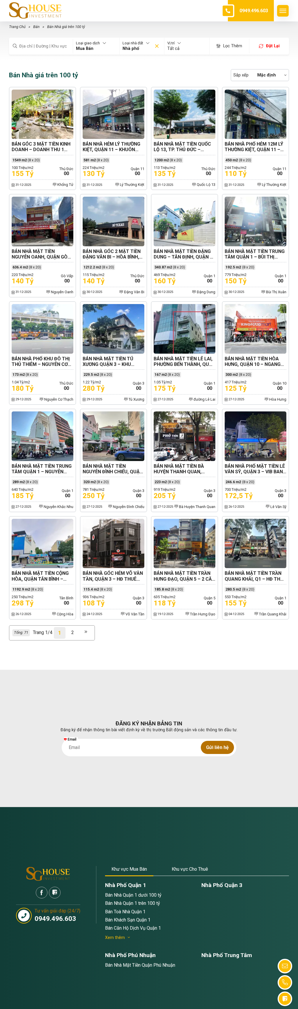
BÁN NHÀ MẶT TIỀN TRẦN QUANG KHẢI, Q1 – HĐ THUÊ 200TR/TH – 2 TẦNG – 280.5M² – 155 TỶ (255, 576)
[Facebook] (41, 892)
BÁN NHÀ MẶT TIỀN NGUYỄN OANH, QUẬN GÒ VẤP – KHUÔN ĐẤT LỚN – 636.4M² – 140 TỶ (40, 254)
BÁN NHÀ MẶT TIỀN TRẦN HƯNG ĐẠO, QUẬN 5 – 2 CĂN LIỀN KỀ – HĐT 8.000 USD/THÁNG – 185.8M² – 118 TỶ (184, 576)
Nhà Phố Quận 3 (221, 885)
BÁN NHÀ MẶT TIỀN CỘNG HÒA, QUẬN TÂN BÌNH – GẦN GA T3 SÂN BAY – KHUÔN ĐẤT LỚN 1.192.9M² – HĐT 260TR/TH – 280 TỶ (41, 576)
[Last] (86, 633)
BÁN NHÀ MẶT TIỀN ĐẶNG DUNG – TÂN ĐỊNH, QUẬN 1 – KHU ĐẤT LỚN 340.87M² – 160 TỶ (183, 254)
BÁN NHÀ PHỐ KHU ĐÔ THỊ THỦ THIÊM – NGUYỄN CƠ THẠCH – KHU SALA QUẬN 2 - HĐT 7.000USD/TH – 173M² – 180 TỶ (42, 361)
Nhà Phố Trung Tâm (226, 955)
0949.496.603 (254, 10)
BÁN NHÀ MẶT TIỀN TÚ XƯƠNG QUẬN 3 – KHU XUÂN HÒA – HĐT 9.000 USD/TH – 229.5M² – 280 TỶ (113, 361)
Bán (36, 27)
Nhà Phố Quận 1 (125, 885)
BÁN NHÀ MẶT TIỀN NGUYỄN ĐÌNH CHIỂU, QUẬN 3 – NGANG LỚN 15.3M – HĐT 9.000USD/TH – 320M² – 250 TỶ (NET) (113, 468)
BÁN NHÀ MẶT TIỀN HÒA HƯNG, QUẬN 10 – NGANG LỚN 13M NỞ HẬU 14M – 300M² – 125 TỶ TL (253, 361)
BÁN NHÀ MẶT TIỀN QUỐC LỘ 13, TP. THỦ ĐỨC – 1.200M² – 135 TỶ (182, 146)
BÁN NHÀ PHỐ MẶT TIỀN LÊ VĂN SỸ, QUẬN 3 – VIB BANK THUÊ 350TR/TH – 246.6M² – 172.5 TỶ (255, 468)
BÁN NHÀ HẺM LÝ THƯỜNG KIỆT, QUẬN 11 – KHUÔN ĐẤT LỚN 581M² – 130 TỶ (111, 146)
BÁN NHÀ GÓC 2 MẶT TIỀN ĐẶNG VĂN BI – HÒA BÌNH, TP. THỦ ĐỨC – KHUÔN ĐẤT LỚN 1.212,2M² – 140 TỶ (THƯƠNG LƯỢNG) (113, 254)
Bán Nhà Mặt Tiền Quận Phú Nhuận (140, 965)
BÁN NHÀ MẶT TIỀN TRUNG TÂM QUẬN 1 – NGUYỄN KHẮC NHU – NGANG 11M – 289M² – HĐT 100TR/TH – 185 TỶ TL (42, 468)
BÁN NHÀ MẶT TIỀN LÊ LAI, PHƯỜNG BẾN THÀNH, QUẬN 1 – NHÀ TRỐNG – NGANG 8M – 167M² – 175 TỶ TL (184, 361)
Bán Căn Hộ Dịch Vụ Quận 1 (133, 928)
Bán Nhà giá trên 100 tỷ (66, 27)
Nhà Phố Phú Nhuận (130, 955)
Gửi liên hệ (217, 747)
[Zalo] (55, 892)
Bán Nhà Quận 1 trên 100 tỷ (132, 903)
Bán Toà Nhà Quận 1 (125, 911)
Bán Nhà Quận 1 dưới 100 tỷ (133, 895)
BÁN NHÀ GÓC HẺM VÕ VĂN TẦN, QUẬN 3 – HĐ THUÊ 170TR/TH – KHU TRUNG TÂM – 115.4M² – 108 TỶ (113, 576)
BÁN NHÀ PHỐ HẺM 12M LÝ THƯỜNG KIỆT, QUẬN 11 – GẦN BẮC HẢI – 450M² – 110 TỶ (255, 146)
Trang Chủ (17, 27)
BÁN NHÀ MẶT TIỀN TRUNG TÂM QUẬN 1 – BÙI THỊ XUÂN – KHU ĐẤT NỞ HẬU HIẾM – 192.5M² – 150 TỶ (255, 254)
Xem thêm (115, 937)
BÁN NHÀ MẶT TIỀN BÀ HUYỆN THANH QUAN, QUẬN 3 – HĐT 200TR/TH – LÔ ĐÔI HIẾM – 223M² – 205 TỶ (183, 468)
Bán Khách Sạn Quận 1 (127, 920)
